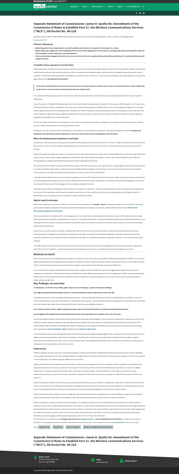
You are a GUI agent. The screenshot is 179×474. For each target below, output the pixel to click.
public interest (73, 427)
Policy (84, 7)
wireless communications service (98, 427)
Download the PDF (40, 40)
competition (44, 427)
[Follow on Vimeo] (140, 13)
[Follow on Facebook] (136, 13)
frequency (58, 427)
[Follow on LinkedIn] (143, 13)
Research (74, 7)
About (119, 7)
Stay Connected (133, 7)
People (110, 7)
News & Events (97, 7)
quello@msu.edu (102, 462)
